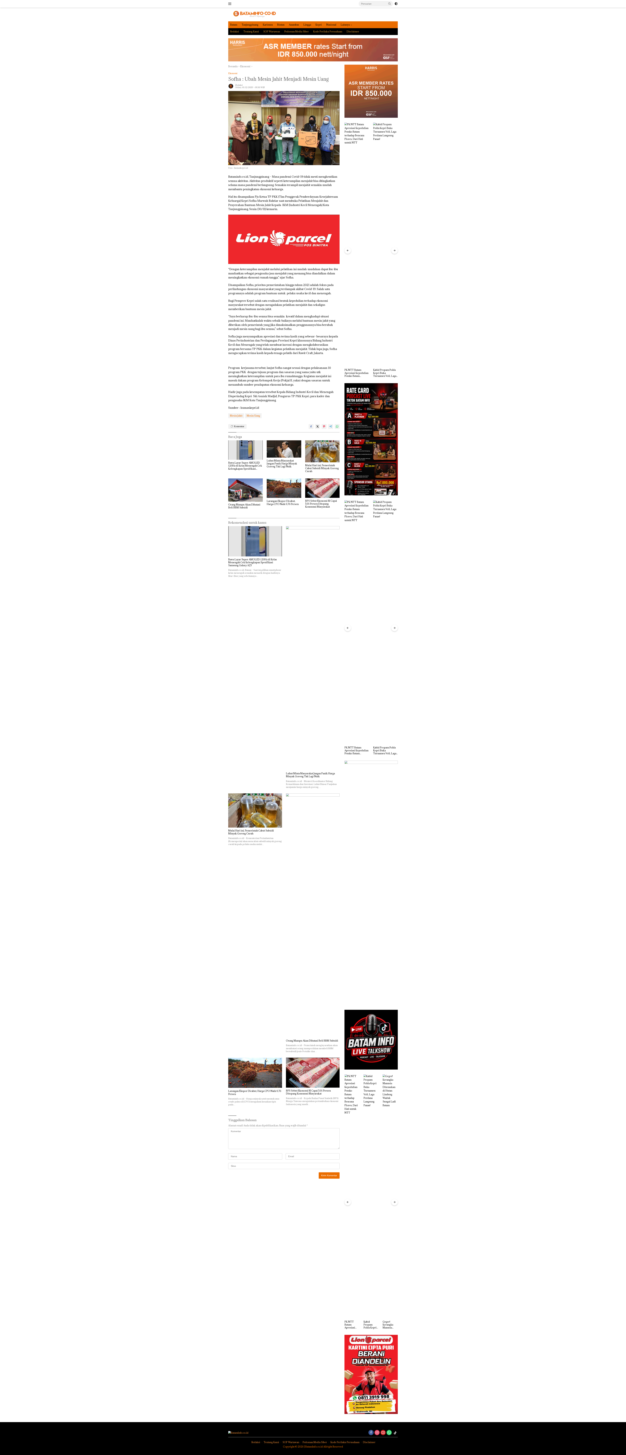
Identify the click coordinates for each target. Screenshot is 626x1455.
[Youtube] (383, 1433)
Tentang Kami (251, 31)
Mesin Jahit (236, 415)
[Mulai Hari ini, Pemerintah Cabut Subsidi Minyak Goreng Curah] (322, 451)
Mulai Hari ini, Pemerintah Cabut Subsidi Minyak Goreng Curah (322, 468)
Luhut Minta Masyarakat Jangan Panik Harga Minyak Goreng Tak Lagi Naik (282, 463)
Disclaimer (353, 31)
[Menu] (230, 4)
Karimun (268, 24)
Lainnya (345, 24)
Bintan (280, 24)
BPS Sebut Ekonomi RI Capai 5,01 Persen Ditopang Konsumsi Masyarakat (321, 503)
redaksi (239, 85)
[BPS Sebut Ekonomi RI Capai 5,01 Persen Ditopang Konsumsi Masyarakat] (322, 488)
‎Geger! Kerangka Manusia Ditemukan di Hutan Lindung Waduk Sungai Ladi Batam (355, 373)
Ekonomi (232, 73)
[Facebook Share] (311, 426)
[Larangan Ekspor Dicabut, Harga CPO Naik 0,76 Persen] (284, 488)
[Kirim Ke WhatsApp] (337, 426)
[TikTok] (395, 1432)
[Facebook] (371, 1433)
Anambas (294, 24)
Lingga (307, 24)
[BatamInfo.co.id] (252, 14)
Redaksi (234, 31)
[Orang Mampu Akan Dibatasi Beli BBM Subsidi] (245, 489)
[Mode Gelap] (396, 4)
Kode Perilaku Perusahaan (327, 31)
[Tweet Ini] (317, 426)
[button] (389, 3)
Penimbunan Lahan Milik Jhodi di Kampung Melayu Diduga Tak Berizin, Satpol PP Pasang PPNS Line (384, 373)
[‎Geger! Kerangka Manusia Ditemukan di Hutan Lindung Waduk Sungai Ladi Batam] (356, 245)
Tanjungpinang (250, 24)
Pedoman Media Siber (296, 31)
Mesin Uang (253, 415)
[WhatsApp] (389, 1433)
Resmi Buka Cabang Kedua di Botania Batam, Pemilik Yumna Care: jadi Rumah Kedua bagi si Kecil (390, 1324)
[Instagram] (377, 1433)
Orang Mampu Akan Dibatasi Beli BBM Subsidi (244, 506)
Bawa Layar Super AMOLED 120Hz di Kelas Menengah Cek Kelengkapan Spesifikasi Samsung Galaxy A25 (245, 465)
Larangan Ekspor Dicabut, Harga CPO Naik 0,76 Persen (283, 502)
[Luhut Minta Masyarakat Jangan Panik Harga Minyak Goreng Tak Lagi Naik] (284, 449)
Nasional (331, 24)
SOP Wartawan (271, 31)
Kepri (318, 24)
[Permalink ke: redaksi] (230, 85)
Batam (233, 24)
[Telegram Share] (330, 426)
